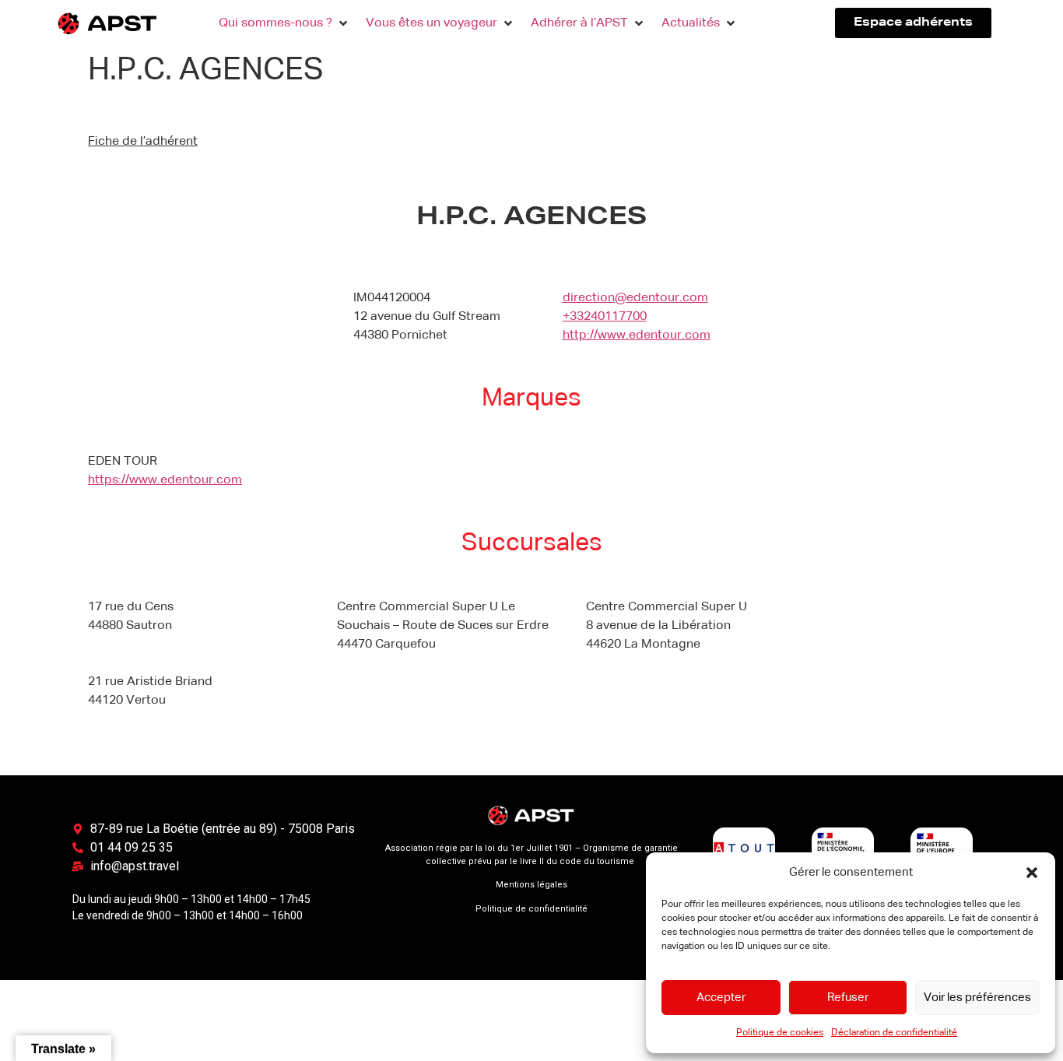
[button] (1032, 872)
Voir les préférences (977, 997)
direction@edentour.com (635, 298)
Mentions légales (531, 885)
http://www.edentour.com (636, 335)
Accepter (721, 997)
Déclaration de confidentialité (894, 1033)
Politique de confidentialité (531, 909)
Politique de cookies (779, 1033)
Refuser (847, 997)
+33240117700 (605, 317)
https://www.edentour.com (165, 480)
